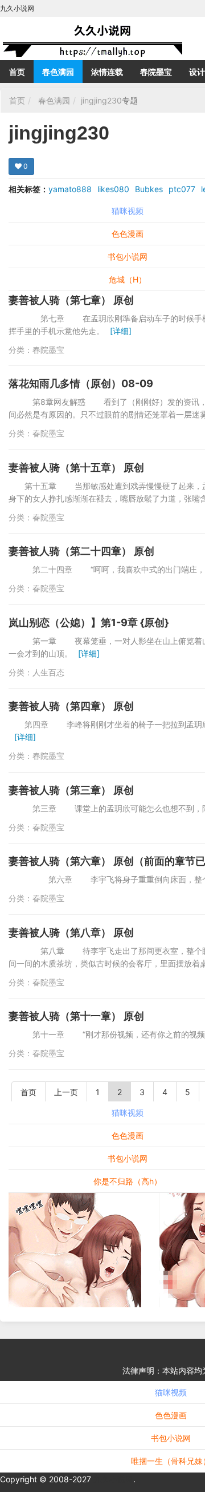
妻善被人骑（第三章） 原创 (71, 790)
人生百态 (48, 672)
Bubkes (149, 189)
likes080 (113, 189)
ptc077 (182, 189)
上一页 (66, 1092)
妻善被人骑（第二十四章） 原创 (81, 551)
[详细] (121, 331)
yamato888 (70, 189)
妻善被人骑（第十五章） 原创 (76, 467)
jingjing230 (101, 100)
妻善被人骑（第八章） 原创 (71, 932)
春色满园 (58, 72)
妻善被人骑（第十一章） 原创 (76, 1016)
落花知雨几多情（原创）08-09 (81, 383)
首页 (17, 72)
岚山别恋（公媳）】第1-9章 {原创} (89, 622)
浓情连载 (107, 72)
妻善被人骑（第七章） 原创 (71, 300)
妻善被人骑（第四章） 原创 (71, 706)
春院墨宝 (156, 72)
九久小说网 (113, 1479)
